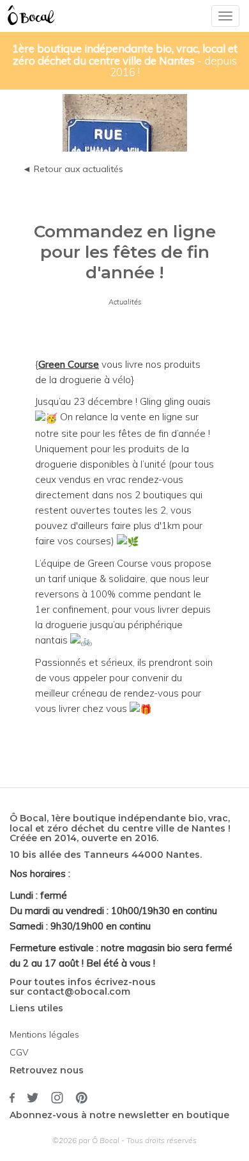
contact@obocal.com (78, 991)
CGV (19, 1052)
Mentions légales (44, 1034)
